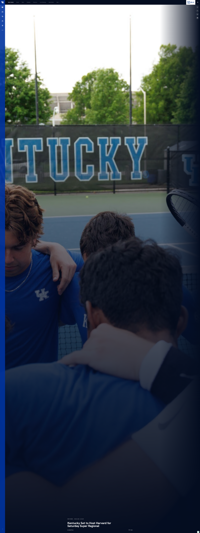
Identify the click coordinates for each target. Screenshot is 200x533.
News (23, 2)
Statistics (35, 2)
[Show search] (197, 2)
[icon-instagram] (197, 14)
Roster (17, 2)
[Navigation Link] (2, 7)
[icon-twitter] (197, 11)
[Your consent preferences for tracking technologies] (198, 532)
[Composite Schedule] (2, 12)
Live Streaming (43, 2)
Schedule (28, 2)
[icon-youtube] (197, 18)
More (58, 2)
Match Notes (51, 2)
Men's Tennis (11, 2)
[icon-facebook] (197, 7)
